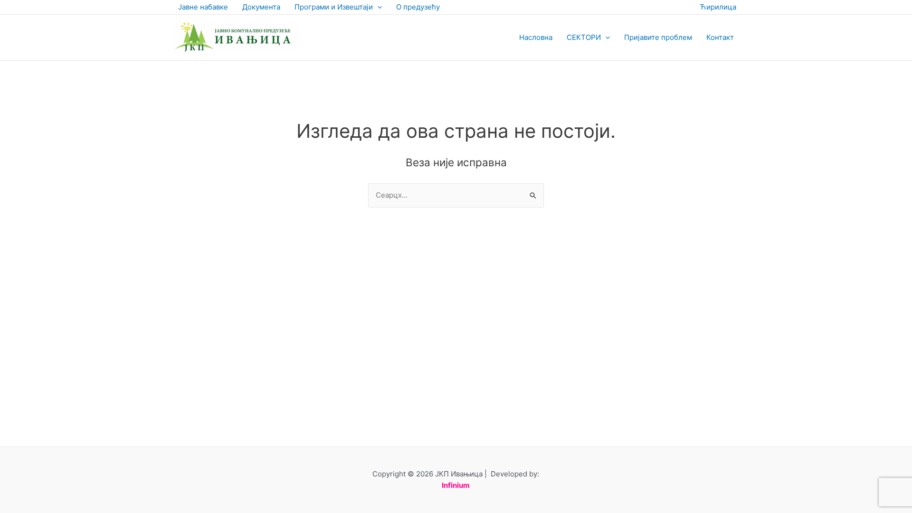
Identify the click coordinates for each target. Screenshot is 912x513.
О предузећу (418, 6)
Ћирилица (718, 6)
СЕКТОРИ (584, 37)
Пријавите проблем (658, 37)
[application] (377, 7)
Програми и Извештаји (333, 6)
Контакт (720, 37)
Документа (261, 6)
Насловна (535, 37)
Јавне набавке (203, 6)
